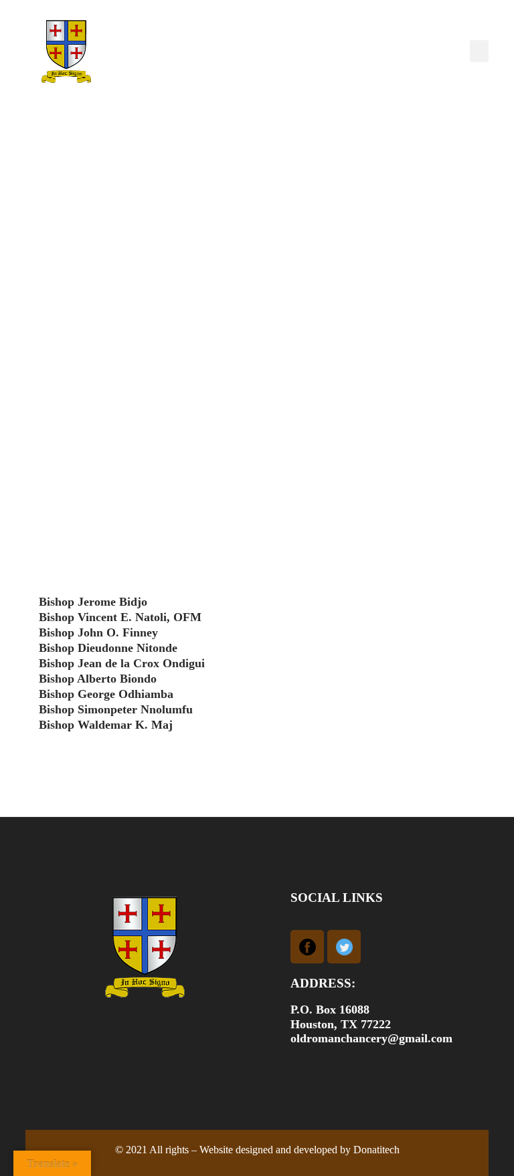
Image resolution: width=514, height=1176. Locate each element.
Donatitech (376, 1149)
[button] (479, 51)
